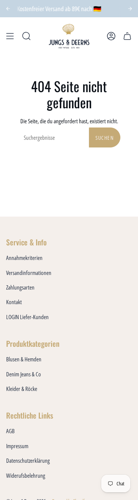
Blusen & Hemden (23, 359)
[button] (26, 36)
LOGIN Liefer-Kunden (27, 317)
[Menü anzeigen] (10, 36)
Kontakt (14, 302)
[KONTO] (111, 36)
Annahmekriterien (24, 258)
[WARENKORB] (127, 36)
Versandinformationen (28, 272)
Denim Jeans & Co (23, 374)
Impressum (17, 446)
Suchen (104, 137)
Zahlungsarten (20, 287)
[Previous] (8, 8)
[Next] (130, 8)
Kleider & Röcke (21, 388)
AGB (10, 431)
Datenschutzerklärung (28, 460)
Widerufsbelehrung (25, 475)
